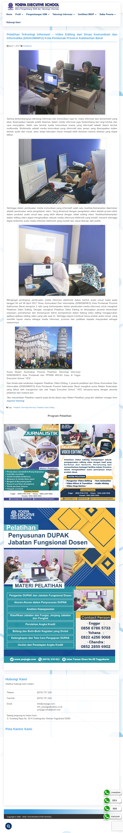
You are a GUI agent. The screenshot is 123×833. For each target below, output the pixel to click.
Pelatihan (27, 46)
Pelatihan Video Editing (45, 407)
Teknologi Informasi (63, 14)
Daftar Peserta (107, 14)
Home (9, 14)
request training (16, 400)
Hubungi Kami (13, 22)
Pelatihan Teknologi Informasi (24, 407)
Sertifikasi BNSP (86, 14)
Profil (18, 14)
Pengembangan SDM (37, 14)
